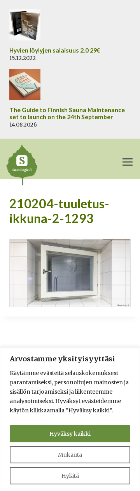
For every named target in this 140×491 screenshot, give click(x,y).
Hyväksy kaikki (70, 433)
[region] (70, 419)
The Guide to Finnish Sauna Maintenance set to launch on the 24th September (67, 113)
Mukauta (70, 454)
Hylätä (70, 475)
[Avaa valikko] (127, 162)
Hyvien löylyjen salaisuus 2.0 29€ (54, 50)
